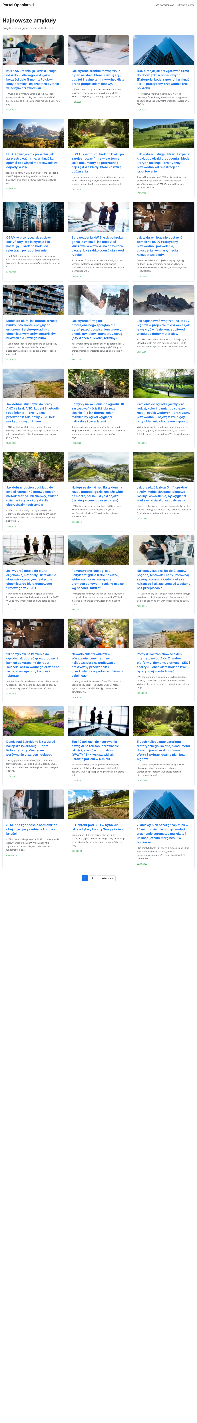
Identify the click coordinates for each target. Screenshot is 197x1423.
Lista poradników (163, 4)
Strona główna (186, 4)
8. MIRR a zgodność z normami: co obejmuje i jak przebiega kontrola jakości (31, 829)
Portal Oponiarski (18, 5)
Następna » (106, 878)
